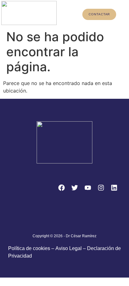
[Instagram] (100, 187)
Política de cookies (29, 248)
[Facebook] (61, 187)
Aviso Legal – (71, 248)
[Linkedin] (114, 187)
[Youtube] (87, 187)
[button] (66, 14)
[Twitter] (74, 187)
